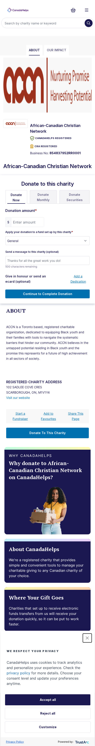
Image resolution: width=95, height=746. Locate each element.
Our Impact (56, 50)
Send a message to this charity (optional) (32, 251)
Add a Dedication (78, 278)
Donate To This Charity (47, 433)
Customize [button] (48, 727)
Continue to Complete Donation (47, 294)
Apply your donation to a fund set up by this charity (39, 232)
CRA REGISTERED (45, 146)
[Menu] (87, 10)
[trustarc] (81, 741)
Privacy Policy (15, 741)
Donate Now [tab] (16, 197)
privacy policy (18, 673)
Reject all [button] (47, 713)
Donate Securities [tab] (74, 197)
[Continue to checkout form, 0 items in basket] (74, 10)
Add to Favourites (48, 416)
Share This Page (75, 416)
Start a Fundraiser (20, 416)
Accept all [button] (48, 700)
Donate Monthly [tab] (43, 197)
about (34, 50)
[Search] (89, 23)
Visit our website (18, 398)
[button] (87, 638)
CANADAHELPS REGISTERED (53, 138)
